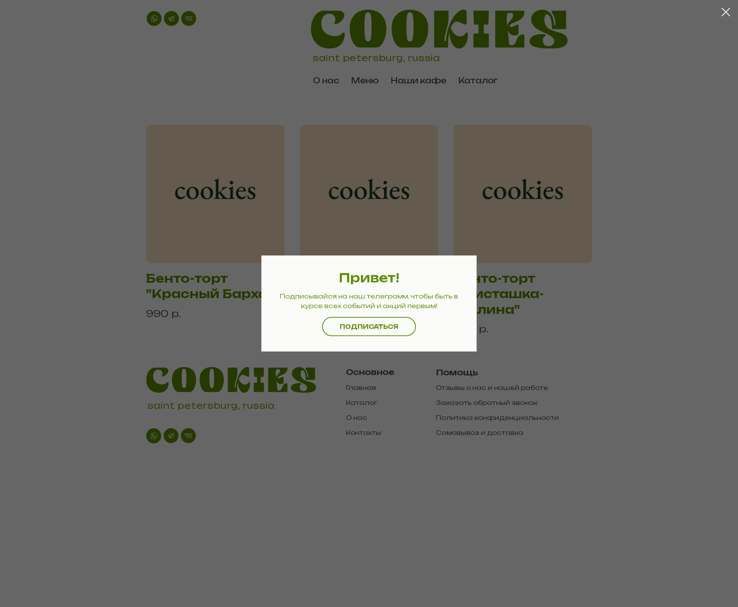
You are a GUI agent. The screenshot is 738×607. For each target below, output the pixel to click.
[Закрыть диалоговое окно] (726, 12)
